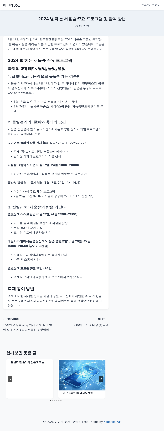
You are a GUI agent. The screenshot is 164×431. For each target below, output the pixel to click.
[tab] (50, 400)
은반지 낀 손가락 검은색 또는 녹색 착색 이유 (29, 362)
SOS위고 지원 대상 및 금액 (90, 322)
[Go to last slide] (10, 379)
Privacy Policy (149, 5)
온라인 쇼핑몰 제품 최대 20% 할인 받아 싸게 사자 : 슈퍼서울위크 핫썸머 (27, 324)
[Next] (101, 379)
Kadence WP (112, 422)
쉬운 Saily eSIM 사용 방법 (78, 393)
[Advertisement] (140, 52)
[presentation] (82, 375)
